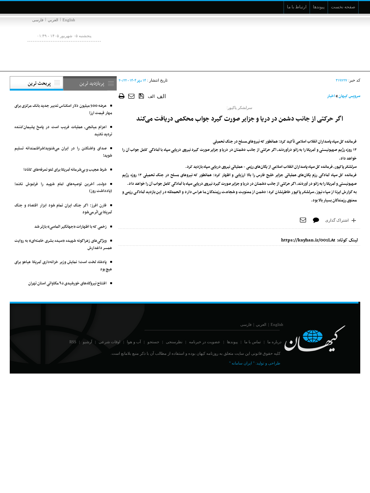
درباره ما (274, 342)
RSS (72, 342)
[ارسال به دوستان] (131, 96)
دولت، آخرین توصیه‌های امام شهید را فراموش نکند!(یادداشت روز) (63, 188)
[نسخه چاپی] (122, 96)
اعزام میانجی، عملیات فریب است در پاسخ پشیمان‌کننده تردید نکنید (63, 131)
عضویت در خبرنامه (204, 342)
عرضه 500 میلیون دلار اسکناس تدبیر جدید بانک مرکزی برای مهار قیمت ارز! (63, 109)
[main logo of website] (312, 42)
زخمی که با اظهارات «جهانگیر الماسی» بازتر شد (70, 226)
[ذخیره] (141, 96)
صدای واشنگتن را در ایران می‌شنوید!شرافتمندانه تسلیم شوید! (63, 152)
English (69, 20)
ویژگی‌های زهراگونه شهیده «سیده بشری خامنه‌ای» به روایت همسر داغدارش (63, 244)
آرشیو (87, 342)
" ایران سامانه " (241, 363)
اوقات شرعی (109, 342)
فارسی (37, 20)
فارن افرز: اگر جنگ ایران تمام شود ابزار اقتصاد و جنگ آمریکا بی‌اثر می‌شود (63, 209)
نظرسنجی (174, 342)
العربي (53, 20)
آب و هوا (134, 342)
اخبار (331, 96)
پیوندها (232, 342)
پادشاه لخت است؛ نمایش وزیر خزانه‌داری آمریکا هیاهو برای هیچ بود (63, 266)
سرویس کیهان (349, 96)
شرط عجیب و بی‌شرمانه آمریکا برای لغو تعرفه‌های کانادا (65, 169)
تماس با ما (252, 342)
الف (151, 96)
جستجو (153, 342)
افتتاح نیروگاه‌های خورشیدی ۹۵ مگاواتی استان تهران (67, 283)
